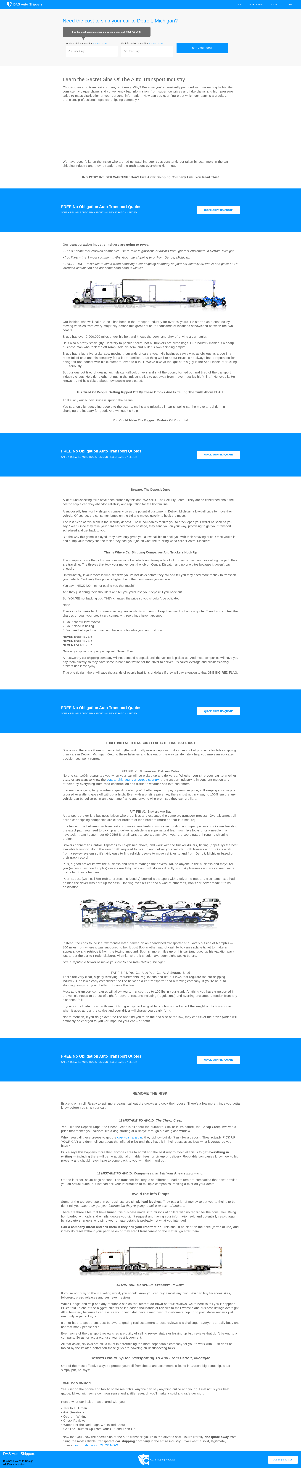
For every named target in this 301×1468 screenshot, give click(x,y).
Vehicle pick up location (86, 43)
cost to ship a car (129, 1137)
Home (240, 4)
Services (275, 4)
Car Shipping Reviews (162, 1459)
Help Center (256, 4)
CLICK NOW (109, 1445)
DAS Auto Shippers (28, 4)
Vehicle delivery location (142, 43)
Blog (290, 4)
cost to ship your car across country (133, 779)
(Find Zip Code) (100, 43)
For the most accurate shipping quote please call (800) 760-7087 (106, 32)
